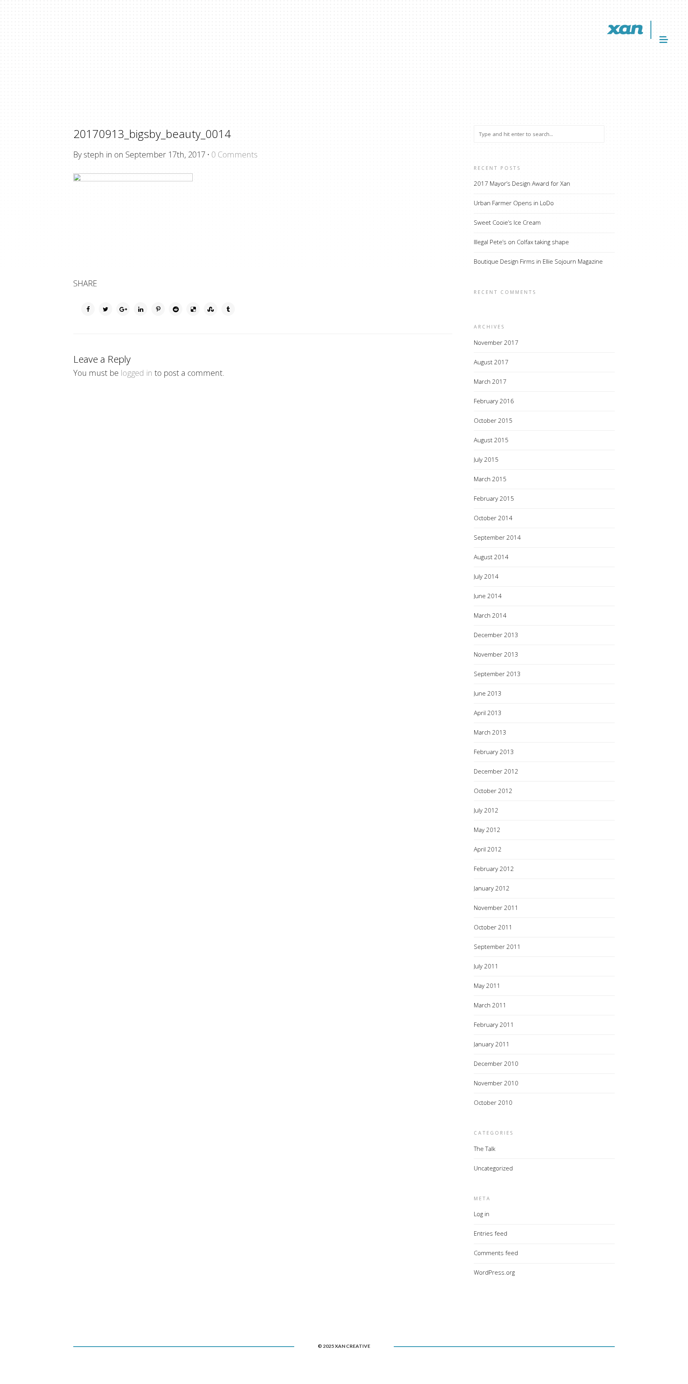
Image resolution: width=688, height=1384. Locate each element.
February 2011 (494, 1024)
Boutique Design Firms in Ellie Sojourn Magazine (538, 261)
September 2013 (497, 674)
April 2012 (488, 849)
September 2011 (497, 947)
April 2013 (488, 713)
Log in (481, 1214)
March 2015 (490, 479)
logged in (136, 372)
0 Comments (234, 154)
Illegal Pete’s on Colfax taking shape (521, 242)
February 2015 (494, 498)
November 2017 (496, 342)
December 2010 (496, 1063)
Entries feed (490, 1233)
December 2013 (496, 635)
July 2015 (486, 459)
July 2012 (486, 810)
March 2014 (490, 615)
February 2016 (494, 401)
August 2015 (491, 440)
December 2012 (496, 771)
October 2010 (493, 1102)
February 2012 (494, 869)
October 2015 (493, 420)
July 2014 (486, 576)
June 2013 (488, 693)
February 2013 (494, 752)
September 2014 (497, 537)
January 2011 (492, 1044)
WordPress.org (494, 1272)
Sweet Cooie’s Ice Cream (507, 222)
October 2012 (493, 791)
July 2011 (486, 966)
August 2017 (491, 362)
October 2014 (493, 518)
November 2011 (496, 908)
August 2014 (491, 557)
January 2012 (492, 888)
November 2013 (496, 654)
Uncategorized (493, 1168)
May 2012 (487, 830)
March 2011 (490, 1005)
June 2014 (488, 596)
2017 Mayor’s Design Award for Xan (522, 183)
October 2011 (493, 927)
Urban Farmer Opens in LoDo (514, 203)
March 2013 (490, 732)
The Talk (484, 1149)
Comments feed (496, 1253)
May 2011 (487, 985)
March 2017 (490, 381)
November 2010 (496, 1083)
